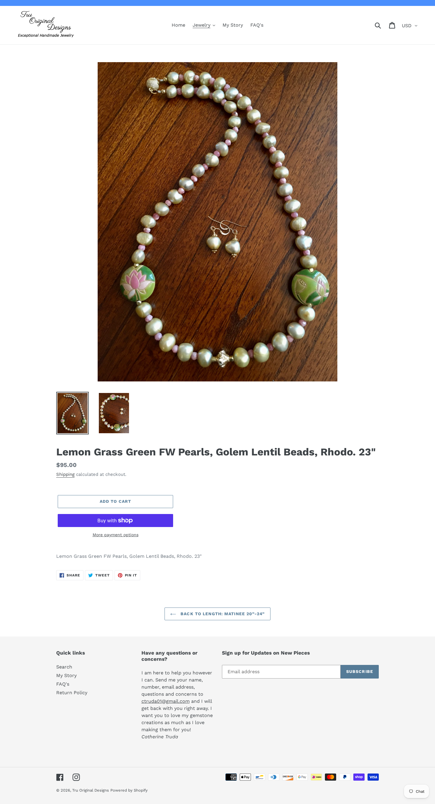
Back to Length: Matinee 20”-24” (222, 613)
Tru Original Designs (90, 790)
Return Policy (71, 692)
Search (64, 667)
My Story (66, 675)
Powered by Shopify (129, 790)
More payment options (115, 534)
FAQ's (62, 684)
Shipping (65, 474)
